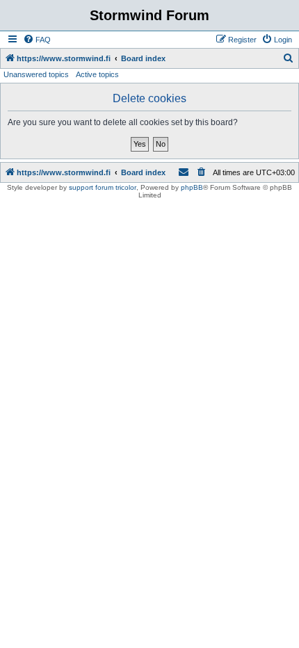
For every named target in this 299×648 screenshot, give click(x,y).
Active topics (97, 74)
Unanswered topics (36, 74)
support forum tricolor (102, 187)
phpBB (192, 187)
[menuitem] (37, 39)
